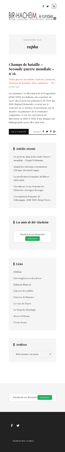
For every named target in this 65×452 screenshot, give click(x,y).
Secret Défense (22, 316)
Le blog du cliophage (25, 309)
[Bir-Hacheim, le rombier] (31, 19)
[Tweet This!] (47, 131)
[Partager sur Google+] (54, 131)
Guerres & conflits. (24, 290)
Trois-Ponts (20, 322)
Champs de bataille (20, 83)
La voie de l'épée (22, 303)
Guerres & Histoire (24, 297)
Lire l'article (18, 131)
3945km (18, 271)
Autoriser (32, 238)
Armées (39, 79)
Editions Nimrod (22, 284)
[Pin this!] (50, 131)
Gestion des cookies (23, 441)
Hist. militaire (40, 83)
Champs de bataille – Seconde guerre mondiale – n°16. (31, 69)
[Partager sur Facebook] (43, 131)
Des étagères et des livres (27, 278)
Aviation (50, 79)
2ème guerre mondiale (21, 79)
